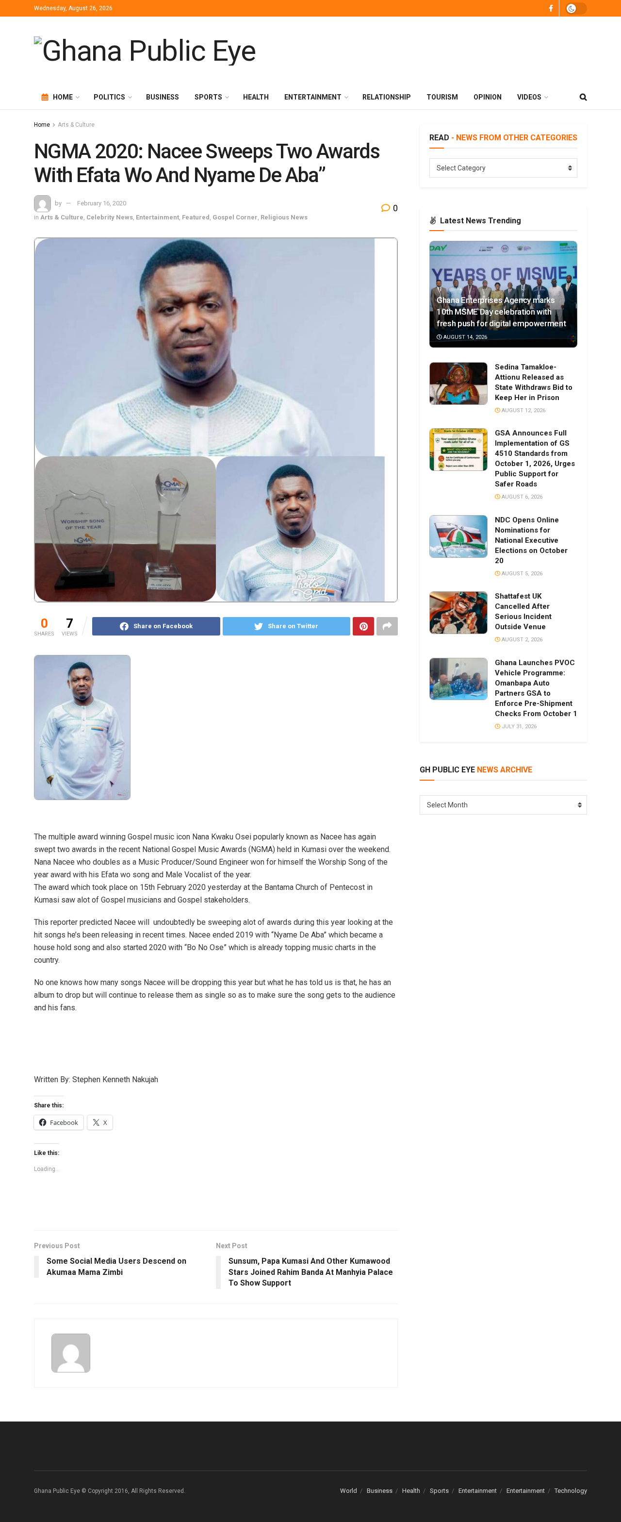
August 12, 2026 (522, 410)
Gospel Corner (235, 217)
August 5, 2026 (521, 573)
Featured (196, 217)
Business (162, 97)
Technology (571, 1490)
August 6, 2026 (521, 497)
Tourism (442, 97)
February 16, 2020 (101, 203)
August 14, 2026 (464, 337)
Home (63, 97)
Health (256, 97)
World (348, 1490)
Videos (529, 97)
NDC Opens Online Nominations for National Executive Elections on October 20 (531, 540)
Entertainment (313, 97)
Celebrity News (109, 217)
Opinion (488, 97)
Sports (208, 97)
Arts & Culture (76, 124)
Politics (109, 97)
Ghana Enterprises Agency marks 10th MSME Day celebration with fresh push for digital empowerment (501, 311)
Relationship (386, 97)
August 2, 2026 (521, 639)
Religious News (284, 217)
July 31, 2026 (518, 726)
